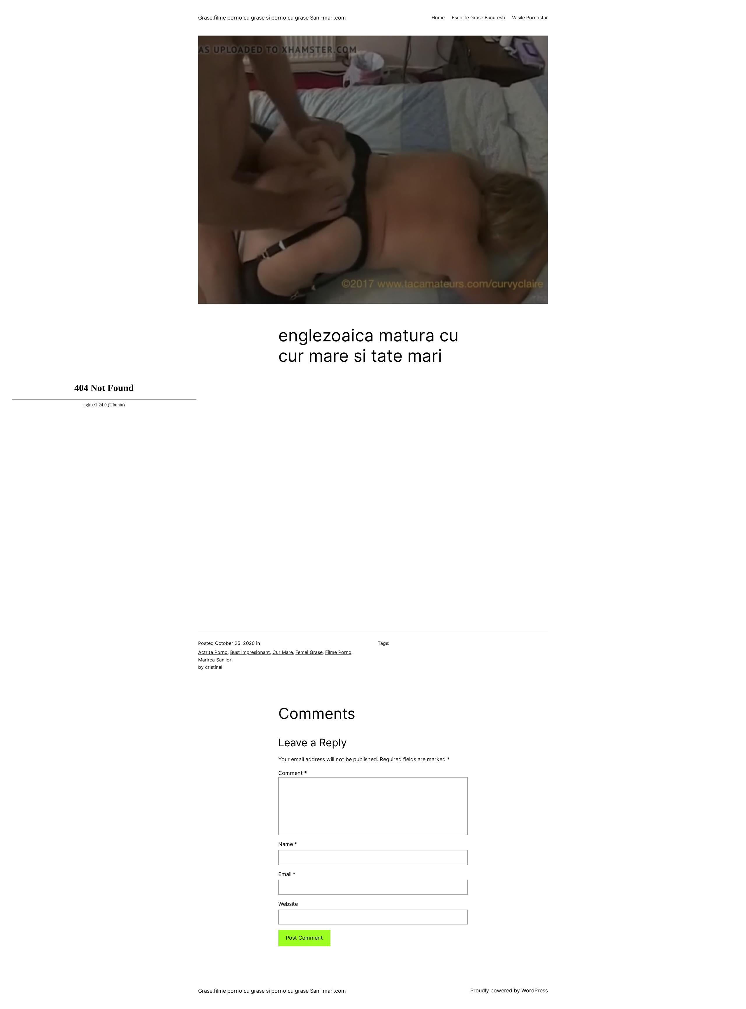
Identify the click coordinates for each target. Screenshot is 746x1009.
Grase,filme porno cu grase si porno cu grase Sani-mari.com (272, 18)
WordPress (534, 990)
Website (288, 904)
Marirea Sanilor (214, 660)
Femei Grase (309, 652)
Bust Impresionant (250, 652)
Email (286, 874)
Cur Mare (282, 652)
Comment (292, 773)
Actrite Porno (213, 652)
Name (287, 844)
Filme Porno (338, 652)
